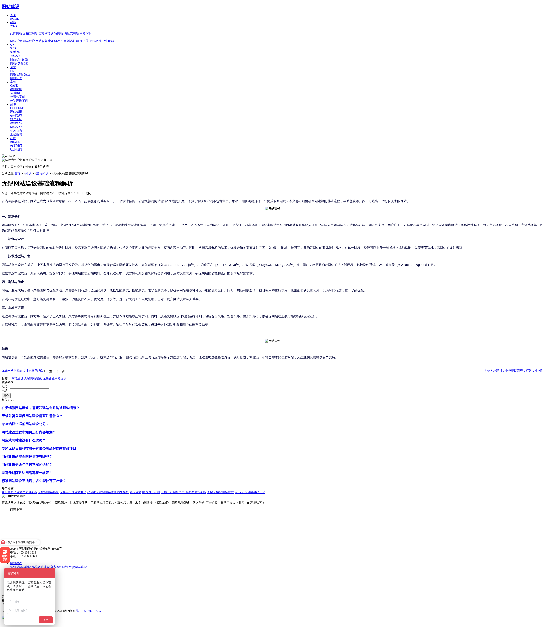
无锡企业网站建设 (54, 378)
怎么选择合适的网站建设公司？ (25, 424)
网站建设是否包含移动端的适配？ (27, 465)
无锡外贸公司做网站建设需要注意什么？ (32, 416)
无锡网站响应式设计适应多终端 (22, 370)
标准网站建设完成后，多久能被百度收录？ (34, 481)
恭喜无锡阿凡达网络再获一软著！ (27, 473)
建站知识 (42, 173)
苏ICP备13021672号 (88, 611)
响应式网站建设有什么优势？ (24, 440)
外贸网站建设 (78, 567)
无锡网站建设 (33, 378)
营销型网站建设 (20, 567)
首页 (17, 173)
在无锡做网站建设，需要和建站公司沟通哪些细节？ (41, 408)
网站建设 (10, 6)
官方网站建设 (59, 567)
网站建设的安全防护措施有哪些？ (27, 456)
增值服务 (16, 37)
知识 (28, 173)
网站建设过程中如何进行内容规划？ (29, 432)
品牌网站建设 (41, 567)
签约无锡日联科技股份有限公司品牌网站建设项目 (39, 448)
